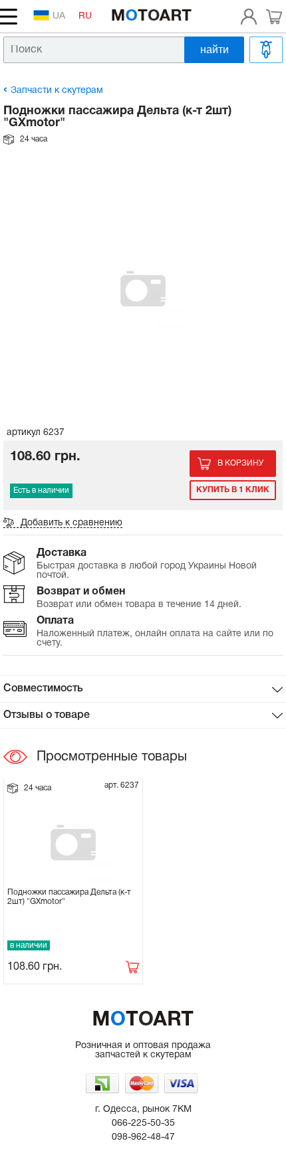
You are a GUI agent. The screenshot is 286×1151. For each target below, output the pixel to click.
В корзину (240, 463)
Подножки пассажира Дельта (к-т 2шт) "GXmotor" (69, 897)
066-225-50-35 (143, 1123)
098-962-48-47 (143, 1137)
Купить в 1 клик (232, 489)
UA (59, 16)
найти (214, 49)
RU (85, 16)
